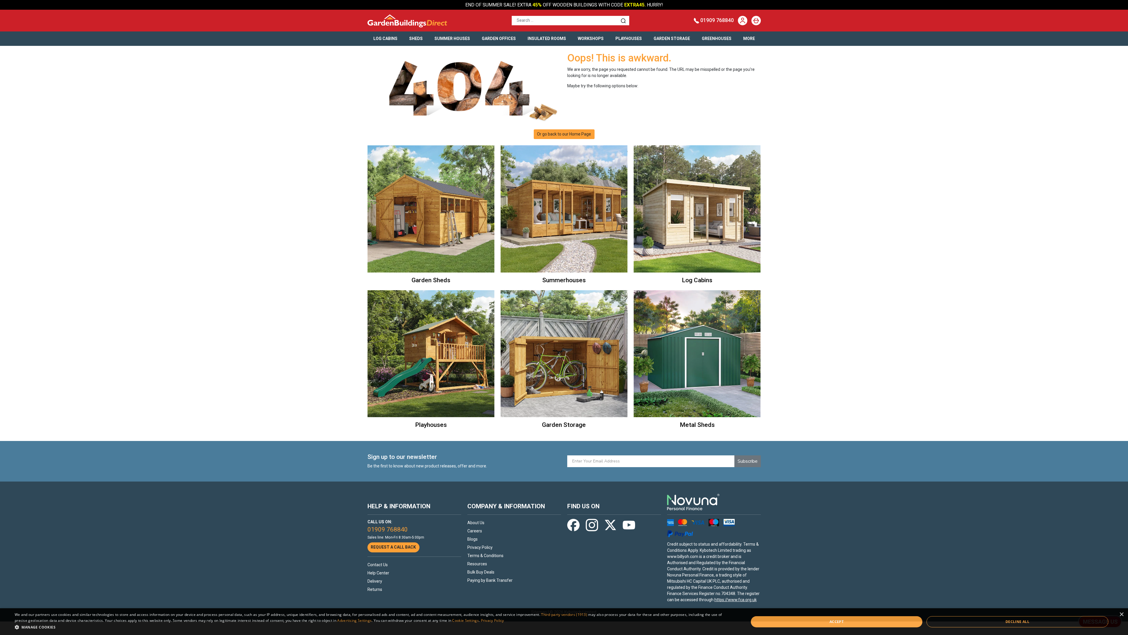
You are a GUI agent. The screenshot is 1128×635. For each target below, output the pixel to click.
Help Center (378, 573)
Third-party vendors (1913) (564, 614)
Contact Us (377, 564)
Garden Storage (672, 38)
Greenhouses (716, 38)
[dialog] (564, 621)
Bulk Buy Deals (480, 572)
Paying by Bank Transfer (490, 580)
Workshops (591, 38)
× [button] (1121, 614)
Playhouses (628, 38)
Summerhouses (564, 280)
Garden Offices (499, 38)
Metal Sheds (697, 424)
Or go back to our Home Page (564, 134)
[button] (371, 627)
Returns (374, 589)
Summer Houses (452, 38)
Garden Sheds (431, 280)
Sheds (416, 38)
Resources (477, 564)
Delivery (374, 581)
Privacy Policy (480, 547)
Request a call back (393, 547)
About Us (475, 522)
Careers (474, 531)
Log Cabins (385, 38)
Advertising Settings (354, 620)
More (749, 38)
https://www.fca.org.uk (735, 599)
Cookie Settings (465, 620)
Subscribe (748, 461)
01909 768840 (717, 20)
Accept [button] (837, 621)
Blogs (472, 539)
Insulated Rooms (547, 38)
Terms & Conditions (485, 555)
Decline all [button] (1017, 621)
